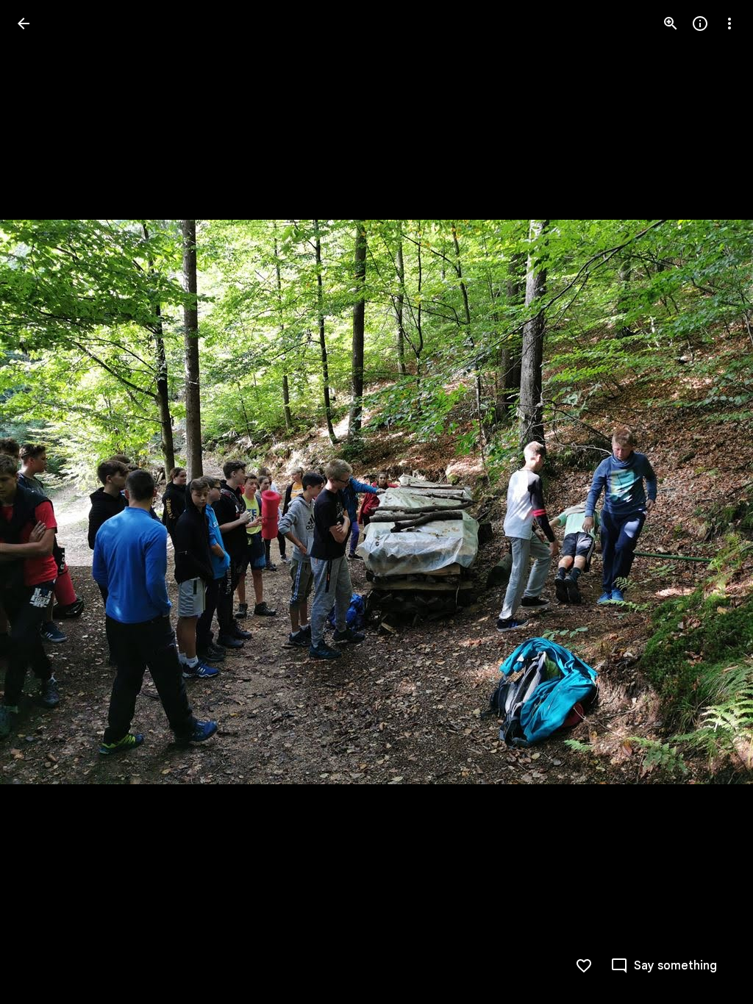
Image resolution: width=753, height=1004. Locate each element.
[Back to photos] (23, 23)
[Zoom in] (670, 23)
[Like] (584, 966)
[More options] (729, 23)
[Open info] (700, 23)
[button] (41, 502)
